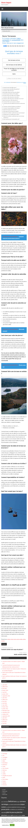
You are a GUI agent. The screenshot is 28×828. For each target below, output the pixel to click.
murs (23, 809)
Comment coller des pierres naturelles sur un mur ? (13, 98)
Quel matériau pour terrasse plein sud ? (11, 119)
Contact (4, 792)
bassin (7, 801)
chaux (9, 804)
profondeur (15, 815)
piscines (4, 815)
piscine (19, 812)
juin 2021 (4, 721)
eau (6, 807)
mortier (20, 809)
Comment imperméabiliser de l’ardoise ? (11, 108)
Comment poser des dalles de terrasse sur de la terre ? (14, 104)
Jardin (3, 772)
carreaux (23, 801)
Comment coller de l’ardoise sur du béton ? (12, 106)
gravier (3, 809)
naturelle (3, 812)
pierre (15, 639)
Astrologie (4, 753)
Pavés (3, 777)
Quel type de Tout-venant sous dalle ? (11, 111)
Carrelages (4, 757)
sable (21, 639)
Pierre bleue (5, 779)
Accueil (3, 789)
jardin (7, 809)
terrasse (3, 640)
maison (13, 809)
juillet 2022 (5, 699)
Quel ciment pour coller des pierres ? (10, 100)
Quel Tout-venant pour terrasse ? (10, 109)
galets (24, 807)
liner (10, 809)
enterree (10, 807)
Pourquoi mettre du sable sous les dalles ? (11, 95)
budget (18, 801)
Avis (3, 755)
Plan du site (4, 791)
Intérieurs (4, 770)
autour (2, 801)
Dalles (3, 761)
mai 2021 (4, 723)
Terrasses (4, 644)
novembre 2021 (6, 712)
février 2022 (5, 706)
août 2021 (4, 717)
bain (5, 801)
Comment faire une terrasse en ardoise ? (11, 101)
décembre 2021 (6, 710)
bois (15, 801)
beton (10, 801)
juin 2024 (4, 688)
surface (24, 639)
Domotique (5, 762)
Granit (3, 766)
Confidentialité (8, 82)
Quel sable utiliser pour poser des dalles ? (11, 92)
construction (17, 804)
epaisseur (14, 807)
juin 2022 (4, 701)
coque (22, 804)
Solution (4, 783)
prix (12, 815)
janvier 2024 (5, 690)
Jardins (4, 773)
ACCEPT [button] (12, 825)
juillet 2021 (5, 719)
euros (18, 807)
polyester (9, 815)
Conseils (4, 759)
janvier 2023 (5, 694)
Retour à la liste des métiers (14, 78)
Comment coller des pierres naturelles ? (11, 97)
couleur (3, 807)
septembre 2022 (6, 695)
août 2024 (4, 684)
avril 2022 (4, 703)
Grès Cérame (5, 768)
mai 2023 (4, 692)
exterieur (21, 807)
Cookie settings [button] (5, 825)
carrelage (4, 804)
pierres (18, 639)
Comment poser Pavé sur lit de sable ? (10, 93)
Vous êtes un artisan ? (24, 82)
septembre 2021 (6, 716)
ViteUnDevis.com (19, 82)
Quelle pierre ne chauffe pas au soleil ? (11, 114)
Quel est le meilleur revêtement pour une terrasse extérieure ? (13, 116)
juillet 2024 (5, 686)
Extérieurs (4, 764)
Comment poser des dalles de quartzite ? (11, 89)
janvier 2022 (5, 708)
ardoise (8, 639)
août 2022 (4, 697)
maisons (16, 809)
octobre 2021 (5, 714)
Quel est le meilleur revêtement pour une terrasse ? (14, 112)
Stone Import (6, 2)
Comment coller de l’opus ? (8, 90)
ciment (12, 639)
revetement (20, 815)
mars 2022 (4, 705)
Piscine (4, 781)
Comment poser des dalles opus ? (9, 87)
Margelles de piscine (7, 775)
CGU (5, 82)
